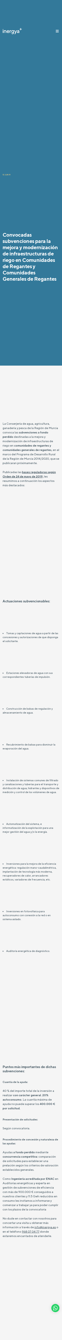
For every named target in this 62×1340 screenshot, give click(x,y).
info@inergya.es (45, 1227)
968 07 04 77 (30, 1231)
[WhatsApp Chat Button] (55, 1308)
